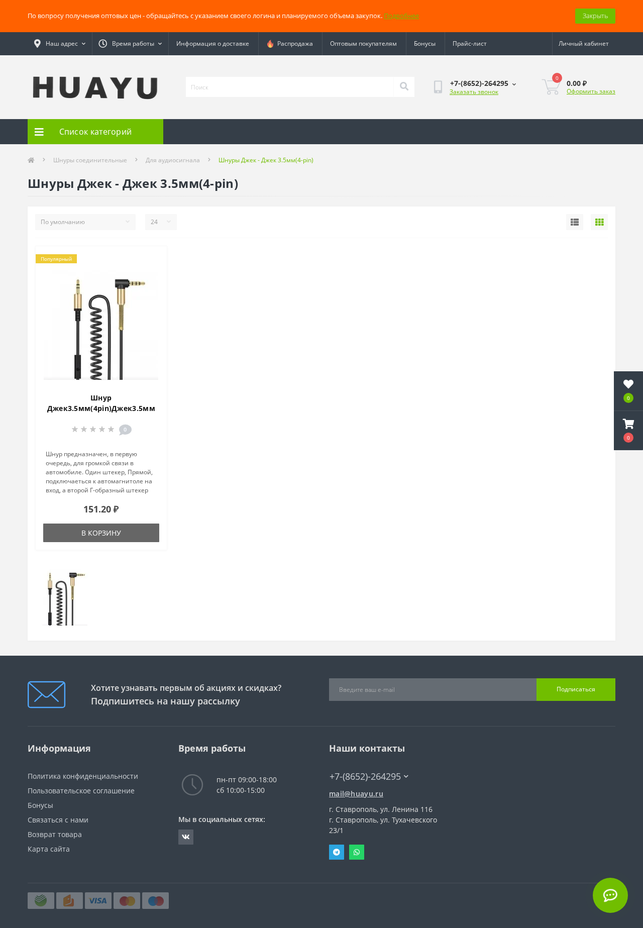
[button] (628, 430)
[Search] (403, 87)
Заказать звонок (474, 91)
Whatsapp (356, 852)
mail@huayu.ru (356, 793)
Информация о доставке (212, 43)
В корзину (101, 533)
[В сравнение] (151, 276)
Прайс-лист (470, 43)
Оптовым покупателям (363, 43)
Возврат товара (55, 834)
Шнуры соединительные (90, 160)
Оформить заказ (591, 91)
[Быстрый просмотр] (151, 292)
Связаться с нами (58, 819)
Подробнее (401, 15)
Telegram (336, 852)
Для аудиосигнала (173, 160)
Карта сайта (49, 849)
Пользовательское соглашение (81, 790)
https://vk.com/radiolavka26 (185, 837)
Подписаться (576, 689)
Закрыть (595, 15)
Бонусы (425, 43)
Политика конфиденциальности (83, 776)
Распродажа (293, 43)
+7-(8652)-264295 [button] (365, 776)
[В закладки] (151, 260)
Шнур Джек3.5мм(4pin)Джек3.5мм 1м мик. (101, 408)
